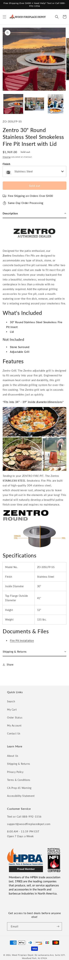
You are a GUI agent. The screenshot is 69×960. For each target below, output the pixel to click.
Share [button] (10, 664)
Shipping (6, 157)
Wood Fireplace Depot (22, 955)
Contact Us (13, 733)
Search (11, 701)
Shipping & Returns (18, 763)
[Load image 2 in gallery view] (34, 104)
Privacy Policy (15, 771)
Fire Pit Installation (22, 640)
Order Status (14, 717)
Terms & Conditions (18, 779)
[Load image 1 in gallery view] (13, 104)
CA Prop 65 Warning (19, 787)
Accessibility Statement (21, 795)
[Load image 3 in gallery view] (55, 104)
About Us (12, 755)
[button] (4, 17)
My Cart (12, 709)
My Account (14, 725)
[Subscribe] (58, 926)
